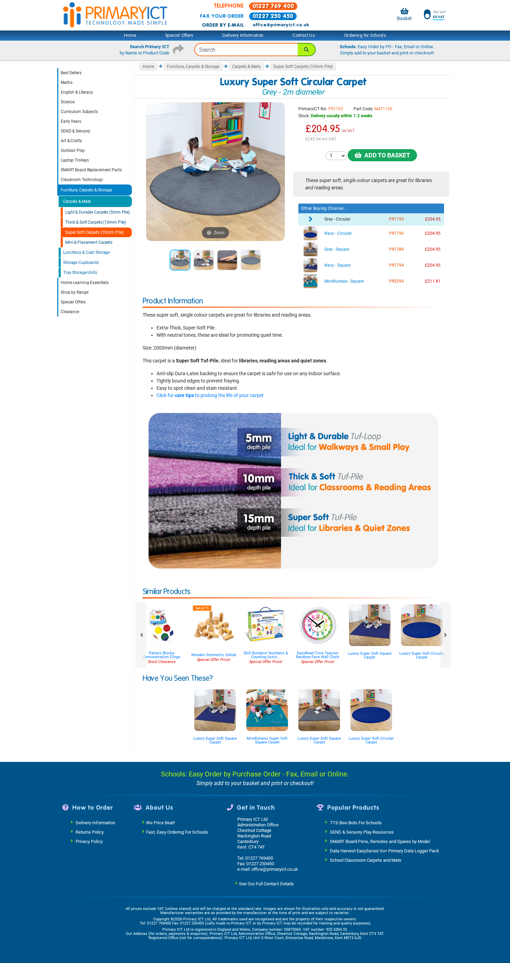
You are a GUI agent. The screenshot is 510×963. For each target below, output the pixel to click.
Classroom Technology (82, 179)
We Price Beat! (160, 822)
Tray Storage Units (80, 272)
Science (68, 102)
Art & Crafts (71, 140)
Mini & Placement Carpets (88, 242)
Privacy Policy (89, 841)
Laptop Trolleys (75, 160)
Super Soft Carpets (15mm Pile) (94, 232)
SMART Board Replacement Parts (91, 169)
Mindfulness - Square (344, 281)
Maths (66, 82)
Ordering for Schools (365, 35)
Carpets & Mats (77, 201)
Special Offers (179, 35)
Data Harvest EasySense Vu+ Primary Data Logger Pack (384, 850)
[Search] (307, 49)
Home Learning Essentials (85, 282)
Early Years (71, 121)
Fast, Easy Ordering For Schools (177, 831)
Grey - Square (336, 249)
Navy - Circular (338, 233)
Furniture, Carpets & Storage (86, 190)
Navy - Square (337, 265)
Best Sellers (71, 72)
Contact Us (303, 35)
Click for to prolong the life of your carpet (210, 395)
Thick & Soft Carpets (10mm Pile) (95, 222)
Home (130, 35)
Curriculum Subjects (79, 111)
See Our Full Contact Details (266, 883)
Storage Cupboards (81, 262)
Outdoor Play (73, 150)
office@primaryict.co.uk (281, 25)
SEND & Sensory (75, 131)
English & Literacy (77, 92)
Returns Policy (90, 831)
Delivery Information (242, 35)
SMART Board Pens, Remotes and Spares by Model (380, 841)
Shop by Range (74, 292)
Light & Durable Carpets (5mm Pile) (97, 212)
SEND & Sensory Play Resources (362, 831)
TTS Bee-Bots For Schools (356, 822)
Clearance (70, 311)
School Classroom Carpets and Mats (365, 859)
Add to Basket (386, 155)
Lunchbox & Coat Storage (86, 252)
